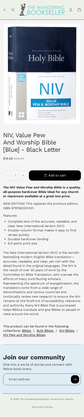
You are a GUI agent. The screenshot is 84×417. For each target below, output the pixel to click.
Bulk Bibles (45, 331)
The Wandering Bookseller (34, 399)
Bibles (27, 331)
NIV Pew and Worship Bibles (24, 335)
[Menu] (4, 9)
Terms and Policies (42, 407)
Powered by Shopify (62, 399)
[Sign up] (75, 379)
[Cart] (79, 9)
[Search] (13, 9)
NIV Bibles (67, 331)
